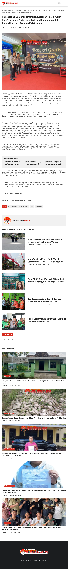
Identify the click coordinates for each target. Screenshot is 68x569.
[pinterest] (14, 211)
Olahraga (7, 523)
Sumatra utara (8, 413)
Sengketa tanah (9, 448)
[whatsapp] (10, 211)
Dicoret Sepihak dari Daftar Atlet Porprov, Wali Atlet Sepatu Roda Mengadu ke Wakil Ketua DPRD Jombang (32, 529)
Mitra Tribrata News (40, 560)
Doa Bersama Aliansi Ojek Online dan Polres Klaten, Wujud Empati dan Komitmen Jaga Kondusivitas (44, 300)
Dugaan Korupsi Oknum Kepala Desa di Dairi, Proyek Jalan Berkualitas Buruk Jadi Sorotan (34, 418)
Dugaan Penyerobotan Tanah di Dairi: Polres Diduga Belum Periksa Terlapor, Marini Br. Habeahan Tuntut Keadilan (32, 454)
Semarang (10, 10)
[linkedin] (17, 211)
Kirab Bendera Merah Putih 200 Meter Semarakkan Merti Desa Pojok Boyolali (45, 260)
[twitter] (7, 211)
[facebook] (3, 211)
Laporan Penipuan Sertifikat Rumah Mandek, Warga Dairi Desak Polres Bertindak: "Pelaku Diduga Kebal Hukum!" (34, 491)
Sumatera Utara (9, 485)
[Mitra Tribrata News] (10, 4)
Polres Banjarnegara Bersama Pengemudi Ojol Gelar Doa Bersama (47, 320)
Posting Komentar (8, 339)
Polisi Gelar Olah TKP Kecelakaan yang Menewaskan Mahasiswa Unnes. (45, 240)
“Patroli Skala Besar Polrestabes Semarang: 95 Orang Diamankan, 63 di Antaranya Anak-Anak (33, 163)
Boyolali (38, 264)
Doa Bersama (39, 304)
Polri (32, 206)
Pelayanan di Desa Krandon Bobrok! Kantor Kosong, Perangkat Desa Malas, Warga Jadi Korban (33, 382)
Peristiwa (7, 376)
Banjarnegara (40, 323)
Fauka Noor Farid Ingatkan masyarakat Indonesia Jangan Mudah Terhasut (12, 162)
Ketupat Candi (23, 206)
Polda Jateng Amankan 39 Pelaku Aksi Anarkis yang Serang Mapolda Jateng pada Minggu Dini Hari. (54, 163)
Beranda (4, 10)
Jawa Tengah (12, 206)
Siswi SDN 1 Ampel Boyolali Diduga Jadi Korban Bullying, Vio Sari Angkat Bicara (46, 280)
